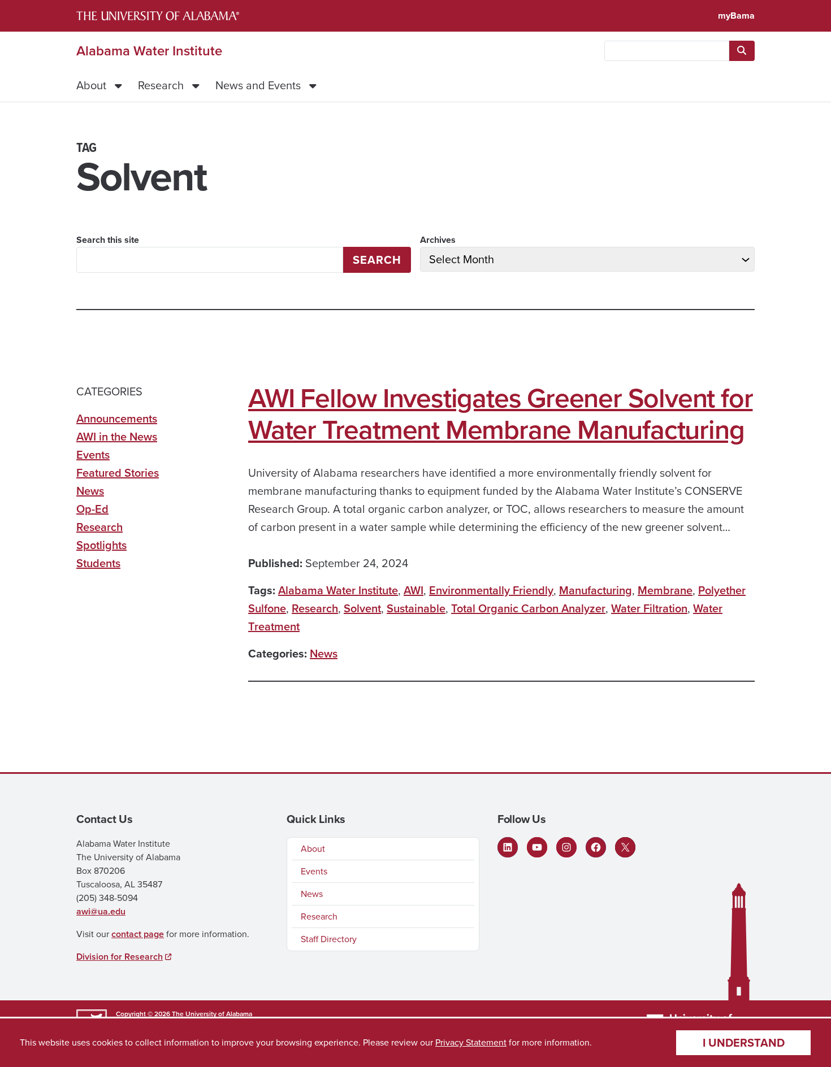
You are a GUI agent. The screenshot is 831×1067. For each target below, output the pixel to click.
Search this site (107, 239)
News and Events (258, 85)
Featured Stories (117, 472)
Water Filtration (649, 608)
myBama (736, 15)
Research (161, 85)
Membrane (665, 590)
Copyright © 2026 (143, 1014)
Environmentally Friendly (491, 590)
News (323, 653)
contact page (137, 933)
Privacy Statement (471, 1042)
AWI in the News (116, 436)
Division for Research (119, 956)
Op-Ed (92, 508)
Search (377, 259)
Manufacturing (595, 590)
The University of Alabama (212, 1014)
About (91, 85)
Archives (438, 239)
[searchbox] (666, 51)
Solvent (362, 608)
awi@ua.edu (100, 911)
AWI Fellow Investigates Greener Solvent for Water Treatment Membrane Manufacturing (500, 414)
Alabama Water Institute (149, 51)
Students (98, 563)
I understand (744, 1042)
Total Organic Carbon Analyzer (528, 608)
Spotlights (101, 545)
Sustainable (416, 608)
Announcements (116, 418)
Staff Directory (329, 939)
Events (93, 454)
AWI (413, 590)
